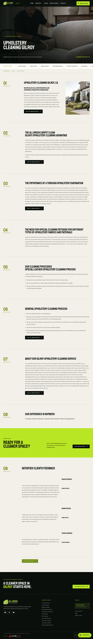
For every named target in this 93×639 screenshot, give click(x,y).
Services (38, 3)
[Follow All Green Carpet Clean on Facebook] (5, 612)
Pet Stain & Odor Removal (72, 66)
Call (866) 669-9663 (82, 57)
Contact (63, 3)
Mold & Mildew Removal (57, 66)
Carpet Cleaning (33, 66)
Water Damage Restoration (47, 625)
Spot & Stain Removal (46, 618)
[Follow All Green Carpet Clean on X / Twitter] (9, 612)
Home (32, 3)
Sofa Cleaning (45, 616)
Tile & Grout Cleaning (46, 620)
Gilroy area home (78, 611)
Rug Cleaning (84, 66)
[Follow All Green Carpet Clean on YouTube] (13, 612)
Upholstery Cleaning (46, 622)
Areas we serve (6, 70)
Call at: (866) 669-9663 (32, 111)
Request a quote (78, 615)
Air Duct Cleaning (21, 66)
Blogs (46, 3)
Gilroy (13, 70)
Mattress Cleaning (44, 66)
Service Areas (54, 3)
